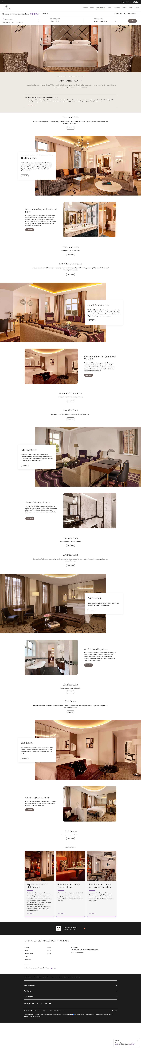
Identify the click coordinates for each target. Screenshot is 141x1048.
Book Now (70, 128)
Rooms (92, 7)
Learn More (31, 105)
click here (131, 1044)
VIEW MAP (119, 14)
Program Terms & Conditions (54, 1014)
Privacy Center (66, 1014)
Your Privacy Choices (79, 1014)
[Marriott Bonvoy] (135, 2)
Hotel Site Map (33, 1016)
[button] (125, 2)
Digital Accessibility (90, 1014)
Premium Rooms (100, 7)
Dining (109, 7)
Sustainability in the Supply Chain (103, 1014)
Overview (85, 7)
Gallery (137, 7)
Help (39, 1016)
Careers (37, 1014)
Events (130, 7)
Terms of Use (44, 1014)
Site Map (26, 1016)
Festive (124, 7)
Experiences (117, 7)
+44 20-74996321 (131, 14)
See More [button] (84, 87)
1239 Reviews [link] (46, 14)
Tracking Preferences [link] (28, 1014)
